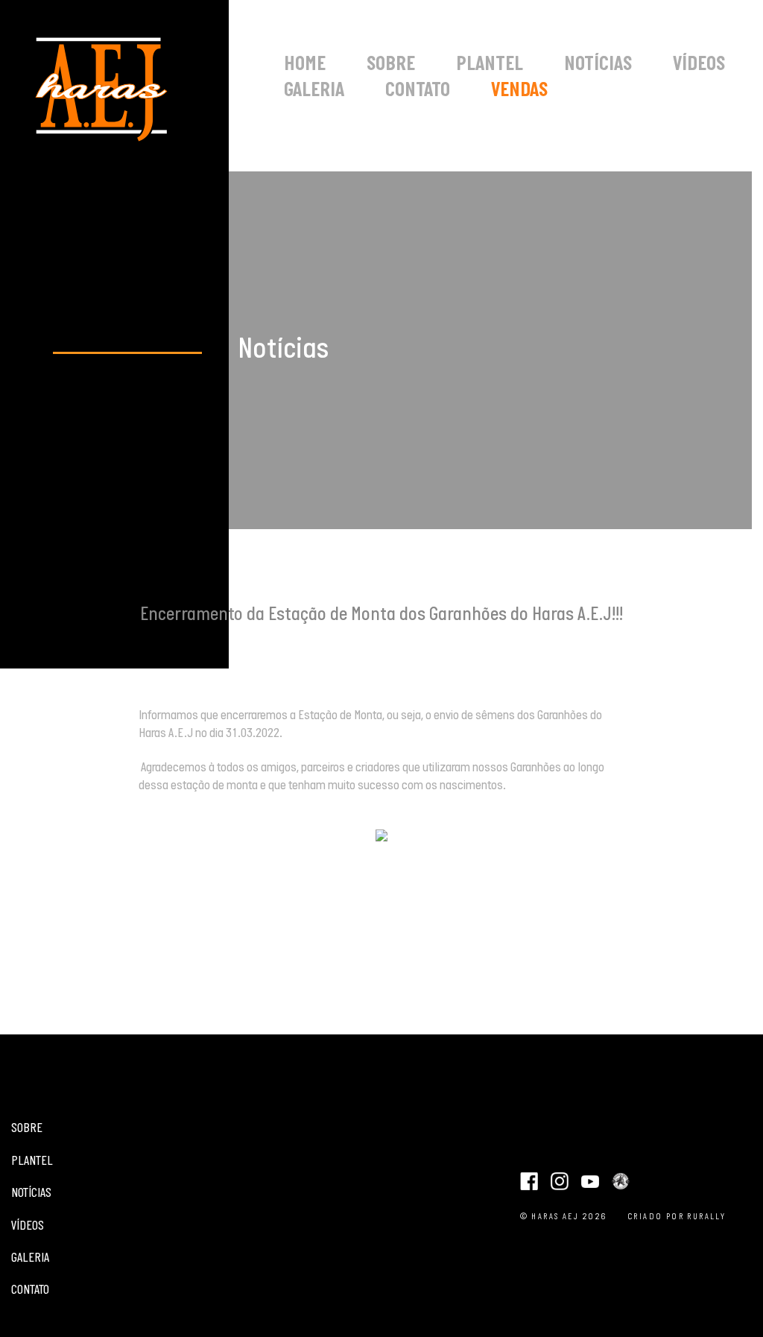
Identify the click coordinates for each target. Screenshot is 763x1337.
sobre (391, 65)
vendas (519, 91)
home (305, 65)
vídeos (699, 65)
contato (417, 91)
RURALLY (706, 1217)
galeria (314, 91)
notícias (598, 65)
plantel (489, 65)
